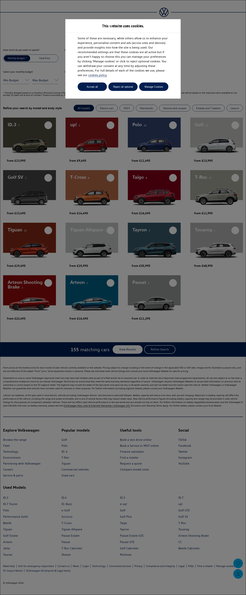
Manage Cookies (154, 86)
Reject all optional (123, 86)
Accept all (92, 86)
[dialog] (123, 297)
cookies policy (97, 75)
